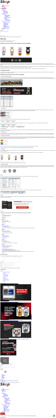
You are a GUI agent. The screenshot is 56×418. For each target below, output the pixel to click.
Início (1, 36)
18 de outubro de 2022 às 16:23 (6, 246)
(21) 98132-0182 (3, 381)
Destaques (5, 25)
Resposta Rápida (7, 15)
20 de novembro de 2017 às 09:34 (6, 231)
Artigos (5, 22)
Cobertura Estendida (8, 17)
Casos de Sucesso (5, 275)
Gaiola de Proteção (7, 20)
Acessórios (5, 401)
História (5, 10)
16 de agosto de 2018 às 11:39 (6, 241)
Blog (2, 404)
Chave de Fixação (7, 19)
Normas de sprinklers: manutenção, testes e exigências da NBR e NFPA (12, 301)
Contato (3, 29)
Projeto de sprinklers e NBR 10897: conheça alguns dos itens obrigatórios (13, 320)
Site (0, 266)
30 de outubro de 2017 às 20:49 (6, 215)
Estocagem (6, 16)
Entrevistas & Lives (6, 26)
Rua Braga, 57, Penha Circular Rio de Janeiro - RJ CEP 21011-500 (9, 380)
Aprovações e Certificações (5, 28)
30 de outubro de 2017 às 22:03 (6, 221)
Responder (3, 219)
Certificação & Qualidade (7, 21)
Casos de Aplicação (6, 23)
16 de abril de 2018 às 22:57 (5, 236)
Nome (1, 263)
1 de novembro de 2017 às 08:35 (6, 226)
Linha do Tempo (6, 11)
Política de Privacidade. (33, 415)
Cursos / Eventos (6, 24)
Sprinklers (5, 14)
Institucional (3, 375)
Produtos (3, 13)
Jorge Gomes (5, 225)
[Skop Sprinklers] (5, 3)
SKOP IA (5, 8)
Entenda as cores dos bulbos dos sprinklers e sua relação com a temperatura (23, 147)
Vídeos (4, 27)
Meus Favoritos (4, 7)
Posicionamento (6, 12)
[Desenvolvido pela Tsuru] (20, 382)
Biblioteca (3, 6)
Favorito (11, 41)
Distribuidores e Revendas (5, 5)
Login (1, 8)
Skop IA (3, 378)
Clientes (3, 376)
